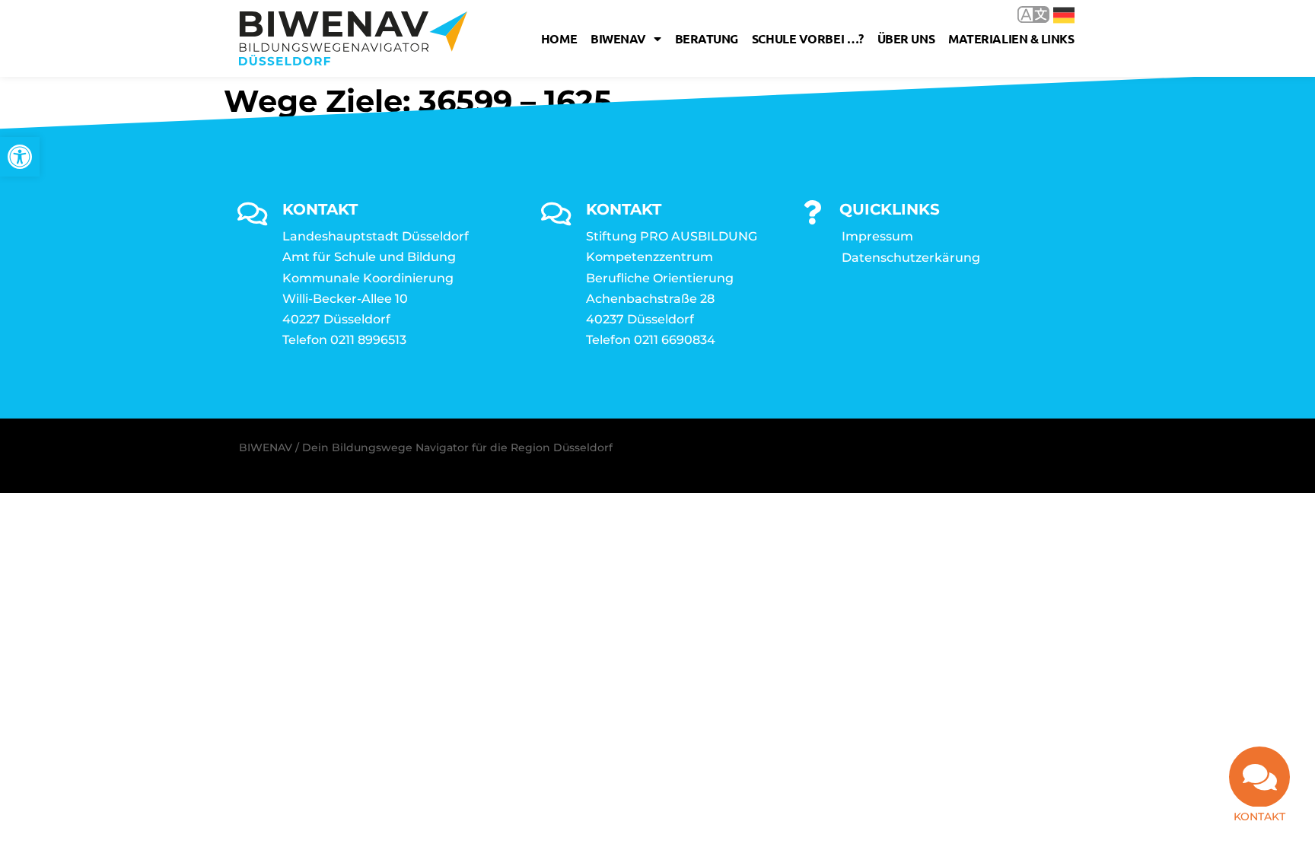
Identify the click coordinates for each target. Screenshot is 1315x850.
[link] (20, 157)
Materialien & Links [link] (1011, 38)
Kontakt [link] (1259, 816)
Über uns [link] (906, 38)
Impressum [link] (877, 236)
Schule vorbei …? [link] (808, 38)
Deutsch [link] (1053, 14)
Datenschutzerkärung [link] (911, 257)
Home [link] (559, 38)
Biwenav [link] (618, 38)
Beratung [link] (706, 38)
